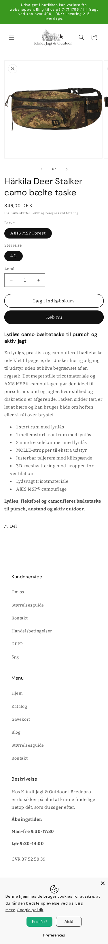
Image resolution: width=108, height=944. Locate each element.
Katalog (19, 706)
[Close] (103, 883)
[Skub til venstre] (41, 169)
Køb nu (54, 317)
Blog (16, 732)
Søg (15, 657)
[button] (11, 37)
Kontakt (20, 618)
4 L (13, 255)
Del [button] (13, 526)
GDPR (17, 644)
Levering (38, 213)
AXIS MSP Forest (28, 233)
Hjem (17, 693)
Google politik (30, 909)
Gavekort (21, 719)
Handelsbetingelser (32, 631)
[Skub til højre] (66, 169)
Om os (18, 592)
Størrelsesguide (28, 605)
